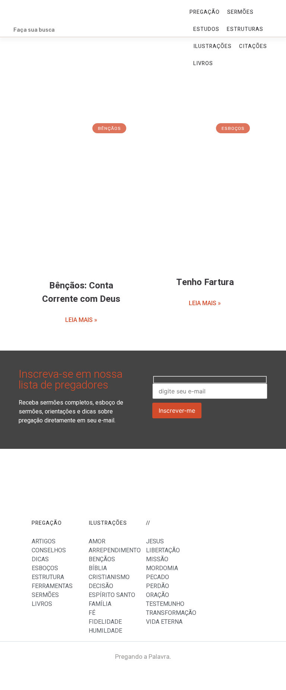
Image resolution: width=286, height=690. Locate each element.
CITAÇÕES (253, 46)
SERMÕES (240, 12)
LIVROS (203, 63)
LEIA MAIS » (81, 319)
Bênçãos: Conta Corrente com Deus (81, 292)
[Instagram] (273, 677)
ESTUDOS (206, 29)
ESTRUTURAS (245, 29)
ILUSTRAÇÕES (212, 46)
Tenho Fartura (205, 282)
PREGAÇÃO (205, 12)
